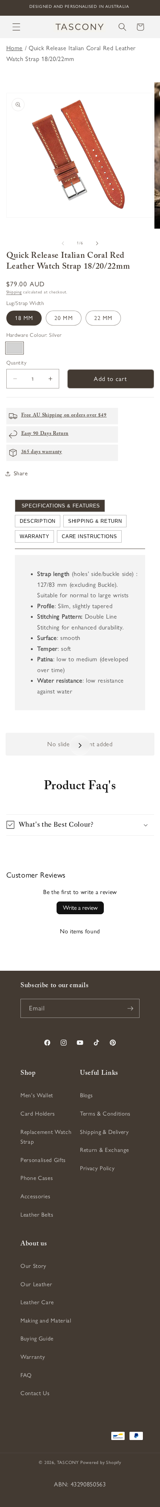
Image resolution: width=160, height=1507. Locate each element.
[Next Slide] (80, 745)
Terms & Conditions (105, 1113)
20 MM (63, 317)
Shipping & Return (95, 521)
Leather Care (37, 1302)
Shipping (14, 292)
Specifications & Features (60, 506)
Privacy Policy (97, 1168)
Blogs (86, 1095)
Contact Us (35, 1393)
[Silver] (14, 348)
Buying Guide (37, 1338)
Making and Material (45, 1320)
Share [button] (21, 473)
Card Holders (37, 1113)
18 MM (24, 317)
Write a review (80, 907)
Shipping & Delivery (104, 1131)
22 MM (103, 317)
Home (14, 48)
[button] (16, 27)
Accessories (35, 1196)
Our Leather (36, 1284)
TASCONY (68, 1462)
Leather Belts (37, 1214)
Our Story (33, 1265)
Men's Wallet (36, 1095)
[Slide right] (97, 243)
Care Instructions (89, 536)
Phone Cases (36, 1177)
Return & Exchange (104, 1149)
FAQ (26, 1375)
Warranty (34, 536)
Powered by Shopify (100, 1462)
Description (37, 521)
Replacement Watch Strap (45, 1136)
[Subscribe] (130, 1008)
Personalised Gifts (43, 1159)
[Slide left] (63, 243)
